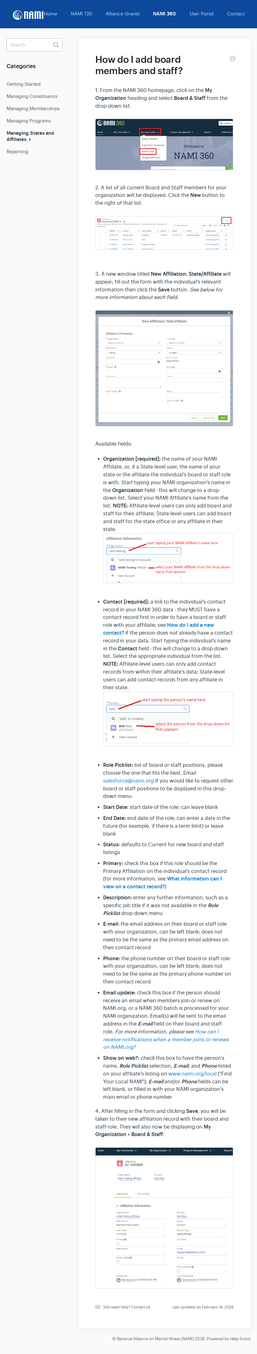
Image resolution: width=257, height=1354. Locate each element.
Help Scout (240, 1338)
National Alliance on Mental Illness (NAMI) (155, 1338)
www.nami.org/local (192, 1074)
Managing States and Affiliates (30, 136)
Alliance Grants (122, 14)
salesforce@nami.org (128, 781)
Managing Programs (29, 121)
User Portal (202, 14)
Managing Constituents (32, 96)
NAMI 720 (81, 14)
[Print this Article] (232, 60)
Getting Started (23, 84)
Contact (236, 14)
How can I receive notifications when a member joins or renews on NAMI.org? (166, 1040)
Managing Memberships (33, 108)
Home (50, 14)
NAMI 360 (164, 14)
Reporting (17, 151)
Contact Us (140, 1307)
